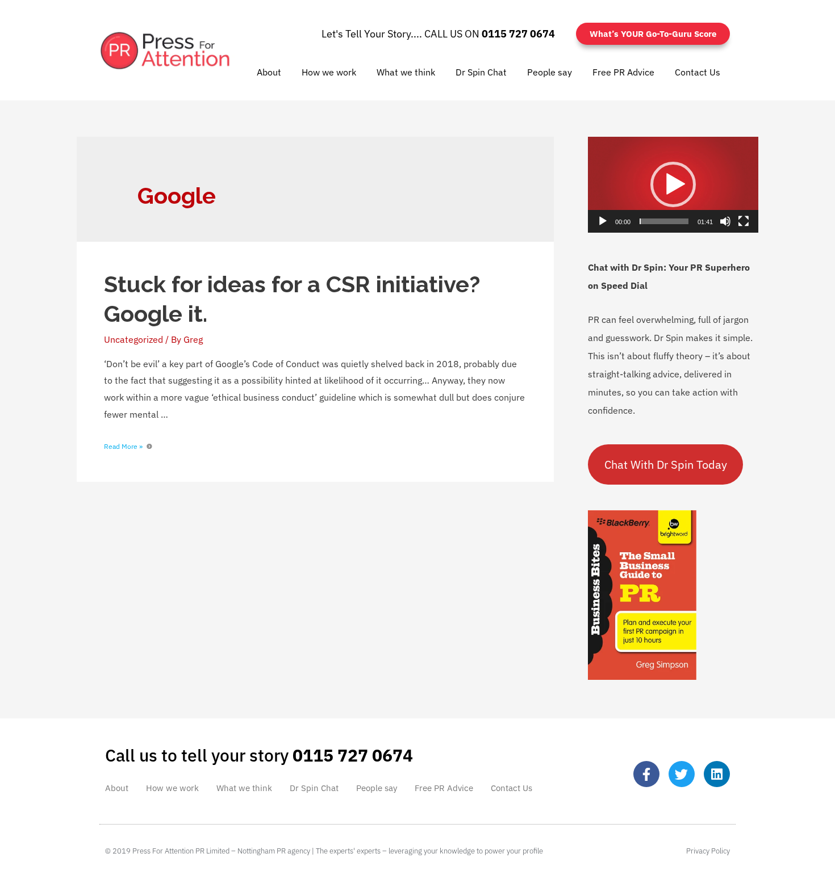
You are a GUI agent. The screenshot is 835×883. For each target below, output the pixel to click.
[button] (673, 184)
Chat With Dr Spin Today (665, 464)
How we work (329, 72)
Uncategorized (133, 339)
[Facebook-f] (646, 774)
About (269, 72)
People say (549, 72)
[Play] (602, 221)
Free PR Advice (623, 72)
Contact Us (697, 72)
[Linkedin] (717, 774)
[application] (673, 185)
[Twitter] (682, 774)
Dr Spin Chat (481, 72)
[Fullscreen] (743, 221)
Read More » (123, 446)
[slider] (664, 221)
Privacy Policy (708, 851)
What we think (406, 72)
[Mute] (725, 221)
